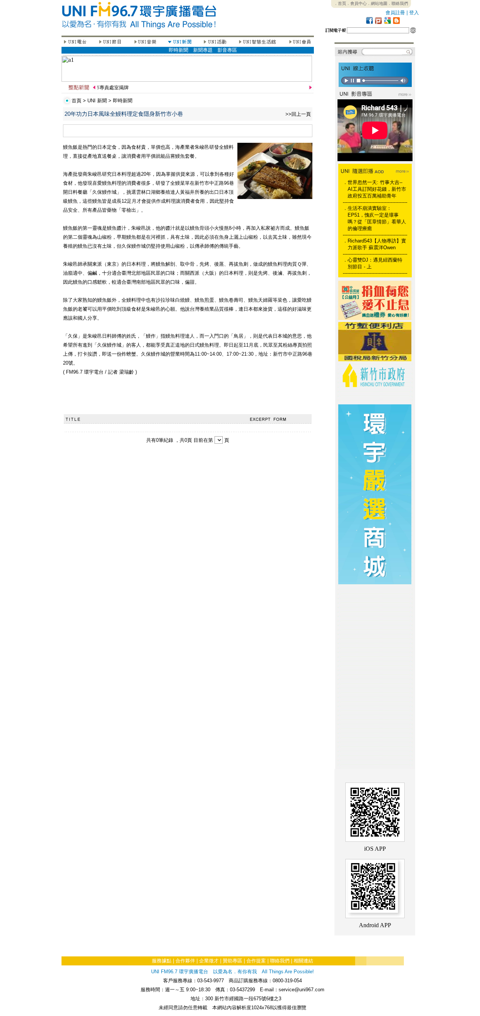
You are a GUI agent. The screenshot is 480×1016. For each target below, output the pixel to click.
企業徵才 (209, 961)
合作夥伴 (185, 961)
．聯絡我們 (397, 3)
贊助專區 (232, 961)
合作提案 (256, 961)
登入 (414, 12)
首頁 (76, 100)
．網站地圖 (377, 3)
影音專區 (227, 50)
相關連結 (303, 961)
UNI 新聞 (97, 100)
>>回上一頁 (298, 114)
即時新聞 (178, 50)
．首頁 (340, 3)
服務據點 (161, 961)
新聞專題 (203, 50)
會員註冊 (395, 12)
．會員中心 (356, 3)
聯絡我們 (280, 961)
